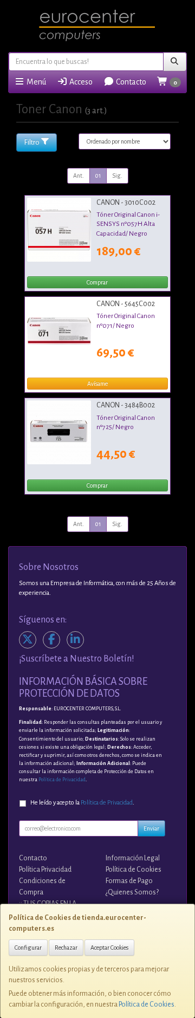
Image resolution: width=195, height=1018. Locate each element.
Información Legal (133, 858)
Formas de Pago (129, 881)
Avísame (97, 383)
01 (98, 175)
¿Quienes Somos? (132, 892)
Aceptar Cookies (109, 947)
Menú (35, 81)
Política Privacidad (45, 869)
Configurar (28, 947)
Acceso (80, 81)
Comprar (97, 282)
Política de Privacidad (62, 779)
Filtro (32, 142)
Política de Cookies (146, 1004)
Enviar (151, 828)
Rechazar (66, 947)
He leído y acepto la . (82, 802)
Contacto (130, 81)
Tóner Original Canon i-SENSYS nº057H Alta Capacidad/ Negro (128, 224)
